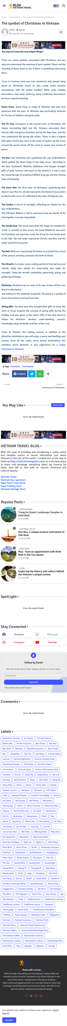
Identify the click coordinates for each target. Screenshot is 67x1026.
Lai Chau (58, 821)
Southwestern (36, 883)
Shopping (40, 873)
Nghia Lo (40, 842)
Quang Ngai (49, 863)
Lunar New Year (9, 831)
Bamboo (19, 748)
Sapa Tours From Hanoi (13, 483)
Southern (55, 878)
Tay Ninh (42, 889)
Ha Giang (6, 800)
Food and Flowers (19, 795)
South (29, 878)
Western (40, 946)
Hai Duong (20, 800)
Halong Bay (7, 805)
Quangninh (36, 868)
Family (53, 785)
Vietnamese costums (33, 935)
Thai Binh (6, 894)
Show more (58, 405)
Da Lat (18, 774)
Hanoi (20, 805)
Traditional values (32, 904)
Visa (18, 946)
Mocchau (55, 831)
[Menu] (4, 6)
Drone (28, 785)
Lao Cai (46, 826)
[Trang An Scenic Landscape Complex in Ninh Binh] (8, 514)
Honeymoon (31, 816)
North (34, 847)
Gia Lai (57, 795)
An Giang (28, 738)
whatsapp (52, 634)
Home (4, 17)
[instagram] (41, 996)
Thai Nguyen (21, 894)
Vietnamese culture (34, 940)
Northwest (20, 852)
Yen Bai (51, 946)
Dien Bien (43, 779)
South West (41, 878)
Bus (4, 754)
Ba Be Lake (7, 743)
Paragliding (51, 852)
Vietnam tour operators (13, 480)
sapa (29, 873)
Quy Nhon (50, 868)
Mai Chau (25, 831)
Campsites (15, 754)
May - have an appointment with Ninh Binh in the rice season (39, 553)
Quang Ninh (8, 868)
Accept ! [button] (9, 1020)
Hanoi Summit (33, 805)
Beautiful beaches (35, 748)
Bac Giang (40, 743)
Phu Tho (50, 857)
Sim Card (53, 873)
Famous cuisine (9, 790)
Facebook (21, 374)
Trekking (6, 914)
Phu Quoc (37, 857)
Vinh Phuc (7, 946)
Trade (20, 899)
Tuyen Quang (21, 914)
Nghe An (28, 842)
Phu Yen (6, 863)
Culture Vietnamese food (46, 769)
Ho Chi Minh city (21, 811)
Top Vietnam (8, 899)
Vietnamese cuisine (11, 940)
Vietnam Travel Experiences (32, 925)
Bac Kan (53, 743)
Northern (6, 852)
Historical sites (51, 805)
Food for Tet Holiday (40, 795)
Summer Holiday (25, 889)
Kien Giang (44, 821)
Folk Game (51, 790)
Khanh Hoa (30, 821)
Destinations (20, 779)
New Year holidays (10, 842)
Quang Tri (22, 868)
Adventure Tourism (11, 738)
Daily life (29, 774)
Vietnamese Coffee (11, 935)
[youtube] (36, 996)
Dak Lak (55, 774)
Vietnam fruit (42, 920)
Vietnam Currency (22, 920)
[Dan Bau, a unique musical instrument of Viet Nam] (8, 534)
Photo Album (23, 857)
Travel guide (14, 17)
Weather (28, 946)
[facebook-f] (26, 996)
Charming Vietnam (11, 764)
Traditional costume (54, 899)
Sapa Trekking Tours (11, 486)
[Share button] (48, 373)
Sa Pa (20, 873)
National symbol (40, 837)
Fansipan (25, 790)
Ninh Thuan (21, 847)
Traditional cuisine (11, 904)
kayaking (16, 821)
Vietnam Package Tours (13, 489)
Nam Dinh (24, 837)
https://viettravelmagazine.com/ (27, 461)
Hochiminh (51, 811)
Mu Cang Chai (8, 837)
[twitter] (31, 996)
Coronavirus (8, 769)
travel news (23, 909)
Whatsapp (40, 373)
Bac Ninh (6, 748)
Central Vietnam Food (44, 759)
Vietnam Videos (9, 930)
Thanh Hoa (37, 894)
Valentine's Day (38, 914)
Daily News (42, 774)
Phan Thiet (7, 857)
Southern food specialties (14, 883)
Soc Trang (7, 878)
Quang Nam (34, 863)
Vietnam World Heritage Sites (34, 930)
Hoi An (5, 816)
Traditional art (33, 899)
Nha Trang (53, 842)
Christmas (15, 366)
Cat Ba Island (54, 754)
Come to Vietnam (11, 81)
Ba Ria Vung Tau (24, 743)
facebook (19, 634)
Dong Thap (7, 785)
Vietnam (6, 920)
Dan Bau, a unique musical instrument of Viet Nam (41, 533)
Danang (6, 779)
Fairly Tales (41, 785)
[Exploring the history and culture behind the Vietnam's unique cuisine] (8, 573)
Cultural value (24, 769)
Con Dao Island (44, 764)
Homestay (17, 816)
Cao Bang (40, 754)
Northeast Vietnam (50, 847)
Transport (49, 904)
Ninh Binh (7, 847)
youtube (52, 642)
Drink (19, 785)
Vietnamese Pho (54, 940)
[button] (56, 5)
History (5, 811)
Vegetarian (55, 914)
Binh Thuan (53, 748)
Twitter (32, 373)
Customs (6, 774)
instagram (19, 642)
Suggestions (8, 889)
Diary (32, 779)
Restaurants (8, 873)
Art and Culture (44, 738)
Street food (53, 883)
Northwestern (35, 852)
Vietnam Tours (9, 925)
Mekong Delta (40, 831)
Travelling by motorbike (43, 909)
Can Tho (27, 754)
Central (5, 759)
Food (4, 795)
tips (61, 894)
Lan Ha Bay (21, 826)
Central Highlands (22, 759)
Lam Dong (7, 826)
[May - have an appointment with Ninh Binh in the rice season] (8, 554)
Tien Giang (51, 894)
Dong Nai (56, 779)
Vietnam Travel (9, 476)
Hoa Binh (37, 811)
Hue (53, 816)
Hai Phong (33, 800)
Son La (19, 878)
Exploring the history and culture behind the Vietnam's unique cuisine (41, 573)
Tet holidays (55, 889)
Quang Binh (19, 863)
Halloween (48, 800)
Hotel (44, 816)
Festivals (38, 790)
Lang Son (34, 826)
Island (5, 821)
